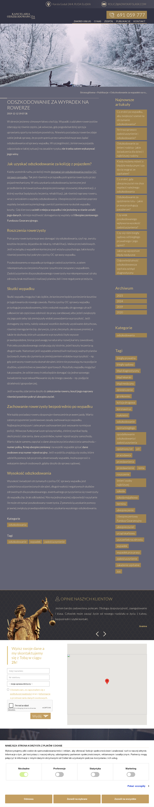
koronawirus (124, 409)
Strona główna (87, 92)
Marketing (131, 768)
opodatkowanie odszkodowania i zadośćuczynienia (127, 438)
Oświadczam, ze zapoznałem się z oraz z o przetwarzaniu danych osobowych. (30, 693)
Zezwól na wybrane (77, 799)
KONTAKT (139, 21)
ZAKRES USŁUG (82, 21)
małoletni (122, 415)
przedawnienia (125, 461)
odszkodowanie (17, 541)
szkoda (121, 491)
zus (119, 571)
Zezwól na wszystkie (125, 799)
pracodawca (124, 455)
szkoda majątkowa (127, 497)
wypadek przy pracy (128, 552)
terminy (121, 503)
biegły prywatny (126, 358)
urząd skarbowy (126, 533)
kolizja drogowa (126, 402)
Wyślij (37, 716)
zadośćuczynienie (54, 541)
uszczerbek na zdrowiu (130, 539)
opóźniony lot (125, 448)
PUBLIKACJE (123, 21)
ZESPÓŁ (108, 21)
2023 (120, 295)
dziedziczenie (125, 389)
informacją (44, 693)
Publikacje (102, 92)
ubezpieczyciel (125, 527)
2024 (120, 301)
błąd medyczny (125, 383)
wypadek (35, 541)
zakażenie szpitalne (128, 565)
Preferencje (59, 768)
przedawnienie (125, 468)
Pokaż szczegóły (136, 786)
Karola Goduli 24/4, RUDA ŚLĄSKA (71, 4)
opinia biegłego (126, 428)
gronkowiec (123, 396)
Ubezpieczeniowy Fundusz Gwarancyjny (129, 518)
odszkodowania (17, 524)
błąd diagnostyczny (128, 370)
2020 (120, 312)
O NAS (97, 21)
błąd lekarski (124, 377)
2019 (120, 306)
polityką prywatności (21, 693)
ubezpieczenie (125, 510)
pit (138, 448)
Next (104, 634)
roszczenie (123, 474)
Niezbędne (23, 768)
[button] (107, 682)
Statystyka (95, 768)
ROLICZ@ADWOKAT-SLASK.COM (127, 4)
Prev (97, 634)
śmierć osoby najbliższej (124, 482)
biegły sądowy (125, 364)
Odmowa (28, 799)
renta (141, 468)
